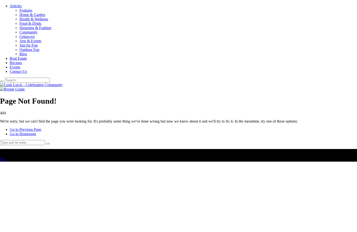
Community (28, 32)
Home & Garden (32, 15)
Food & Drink (30, 23)
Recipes (16, 63)
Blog (23, 54)
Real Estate (18, 58)
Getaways (27, 36)
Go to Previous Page (25, 129)
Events (15, 67)
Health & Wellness (33, 19)
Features (25, 10)
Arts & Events (30, 41)
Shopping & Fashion (35, 28)
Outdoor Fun (29, 50)
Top (3, 159)
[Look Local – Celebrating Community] (31, 85)
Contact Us (18, 71)
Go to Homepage (23, 134)
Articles (16, 6)
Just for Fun (28, 45)
